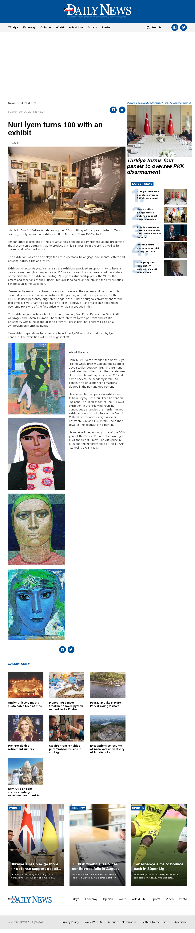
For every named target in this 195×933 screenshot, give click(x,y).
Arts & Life (76, 27)
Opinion (45, 27)
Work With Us (93, 922)
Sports (92, 27)
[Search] (148, 27)
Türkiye (13, 27)
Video (170, 899)
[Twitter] (183, 27)
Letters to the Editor (155, 922)
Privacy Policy (70, 922)
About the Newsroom (122, 922)
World (60, 27)
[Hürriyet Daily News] (97, 11)
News (12, 103)
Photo (106, 27)
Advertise (180, 922)
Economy (29, 27)
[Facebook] (174, 27)
